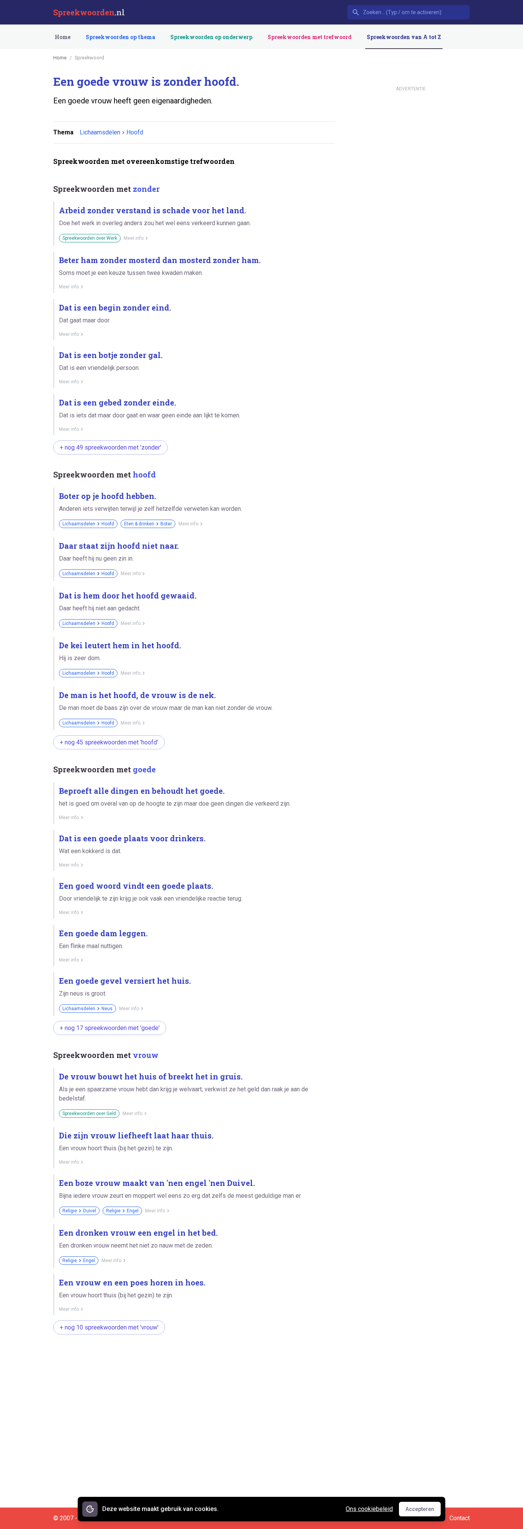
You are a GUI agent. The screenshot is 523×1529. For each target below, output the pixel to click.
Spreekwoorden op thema (120, 37)
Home (62, 37)
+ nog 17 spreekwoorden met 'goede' (110, 1028)
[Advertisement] (192, 1364)
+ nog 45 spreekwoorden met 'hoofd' (109, 742)
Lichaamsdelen (100, 132)
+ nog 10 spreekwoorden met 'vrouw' (109, 1327)
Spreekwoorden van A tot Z (404, 37)
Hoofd (134, 132)
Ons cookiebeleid (369, 1509)
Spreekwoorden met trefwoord (309, 37)
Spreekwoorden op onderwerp (211, 37)
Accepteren (423, 1511)
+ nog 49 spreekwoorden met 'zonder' (110, 447)
